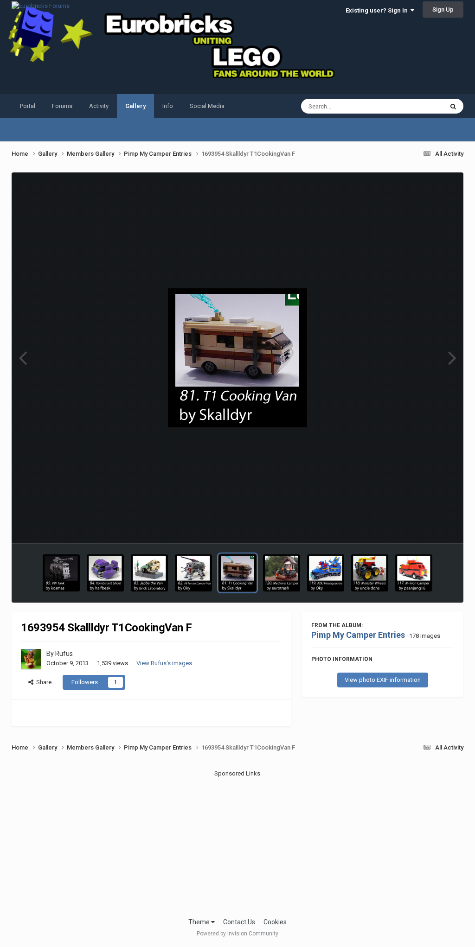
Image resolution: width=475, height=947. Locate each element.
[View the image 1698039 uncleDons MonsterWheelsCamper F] (369, 572)
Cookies (275, 922)
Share (42, 682)
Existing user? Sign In (378, 10)
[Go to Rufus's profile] (31, 659)
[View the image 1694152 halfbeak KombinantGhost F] (105, 572)
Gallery (135, 105)
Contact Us (239, 922)
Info (167, 105)
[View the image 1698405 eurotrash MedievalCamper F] (281, 572)
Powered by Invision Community (237, 933)
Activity (99, 105)
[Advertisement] (237, 843)
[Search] (453, 106)
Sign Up (443, 9)
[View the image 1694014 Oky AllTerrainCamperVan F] (193, 572)
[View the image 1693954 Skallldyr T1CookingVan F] (237, 572)
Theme (199, 922)
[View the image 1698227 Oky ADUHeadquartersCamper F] (325, 572)
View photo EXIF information (383, 679)
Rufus (64, 653)
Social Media (207, 105)
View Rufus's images (164, 663)
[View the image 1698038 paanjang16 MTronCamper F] (413, 572)
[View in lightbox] (237, 357)
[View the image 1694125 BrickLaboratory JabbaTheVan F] (149, 572)
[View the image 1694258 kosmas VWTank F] (61, 572)
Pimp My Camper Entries (358, 635)
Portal (27, 105)
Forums (62, 105)
